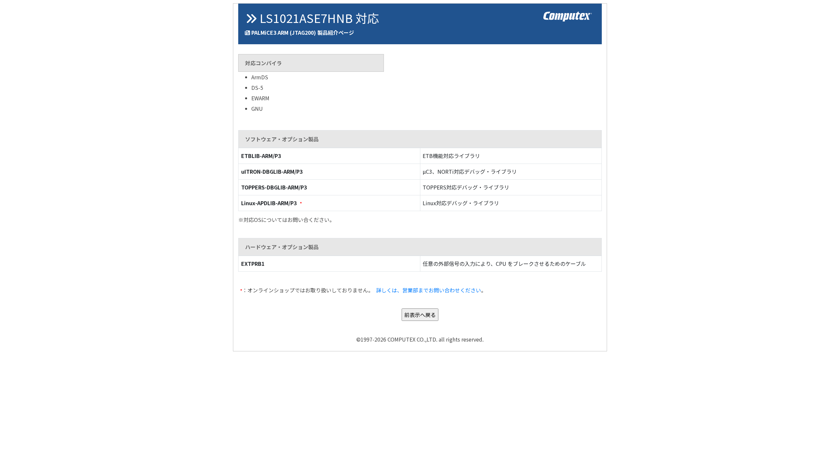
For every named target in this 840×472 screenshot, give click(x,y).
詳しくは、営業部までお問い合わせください (428, 290)
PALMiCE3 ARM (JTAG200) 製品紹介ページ (302, 32)
